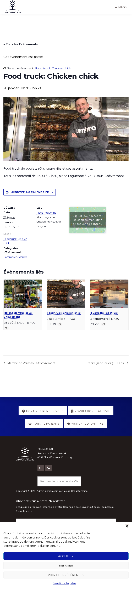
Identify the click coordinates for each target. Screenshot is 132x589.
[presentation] (23, 294)
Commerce (10, 257)
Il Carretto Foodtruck (104, 312)
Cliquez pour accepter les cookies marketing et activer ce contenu (88, 219)
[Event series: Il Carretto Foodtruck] (103, 324)
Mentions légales (64, 583)
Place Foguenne (46, 212)
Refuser (66, 565)
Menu (123, 6)
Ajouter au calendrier (30, 192)
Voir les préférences (66, 575)
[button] (127, 526)
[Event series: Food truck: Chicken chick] (60, 324)
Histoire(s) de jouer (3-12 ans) (105, 363)
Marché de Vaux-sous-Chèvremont (31, 363)
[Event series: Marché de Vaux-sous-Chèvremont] (6, 328)
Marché (23, 257)
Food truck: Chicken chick (64, 312)
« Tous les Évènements (20, 44)
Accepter (66, 556)
